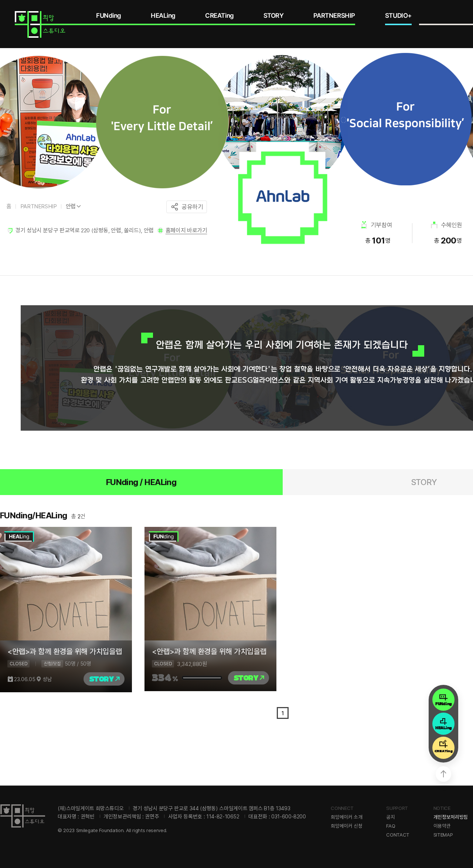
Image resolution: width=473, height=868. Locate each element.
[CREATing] (443, 745)
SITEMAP (443, 835)
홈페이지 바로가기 (186, 230)
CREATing (219, 15)
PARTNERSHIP (334, 15)
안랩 (71, 206)
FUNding (108, 15)
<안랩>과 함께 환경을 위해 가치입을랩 (64, 651)
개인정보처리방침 (450, 817)
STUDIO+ (398, 15)
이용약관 (442, 826)
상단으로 (443, 774)
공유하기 (192, 207)
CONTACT (397, 835)
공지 (390, 817)
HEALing (163, 15)
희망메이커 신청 (346, 826)
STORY (273, 15)
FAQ (390, 826)
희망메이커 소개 (346, 817)
